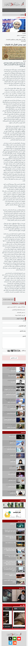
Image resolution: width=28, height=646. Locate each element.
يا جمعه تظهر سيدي (12, 491)
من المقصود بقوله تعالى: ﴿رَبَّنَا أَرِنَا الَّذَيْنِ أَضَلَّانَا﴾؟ (10, 399)
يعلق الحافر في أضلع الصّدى (10, 454)
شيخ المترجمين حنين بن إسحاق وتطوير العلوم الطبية (10, 406)
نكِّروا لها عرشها (13, 374)
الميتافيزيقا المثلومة (12, 380)
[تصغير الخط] (25, 61)
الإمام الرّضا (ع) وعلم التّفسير (10, 412)
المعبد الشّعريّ (13, 472)
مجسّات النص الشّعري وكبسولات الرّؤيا (11, 368)
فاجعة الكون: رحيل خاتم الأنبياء (10, 447)
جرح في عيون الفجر (12, 479)
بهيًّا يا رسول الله (12, 441)
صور (21, 605)
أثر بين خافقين (13, 435)
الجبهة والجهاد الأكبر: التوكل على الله (10, 425)
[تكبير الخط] (23, 61)
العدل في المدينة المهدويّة (10, 418)
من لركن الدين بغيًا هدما (11, 485)
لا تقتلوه (14, 466)
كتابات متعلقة (18, 303)
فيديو (20, 588)
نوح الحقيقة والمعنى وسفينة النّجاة (10, 387)
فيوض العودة (13, 460)
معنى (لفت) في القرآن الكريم (9, 393)
